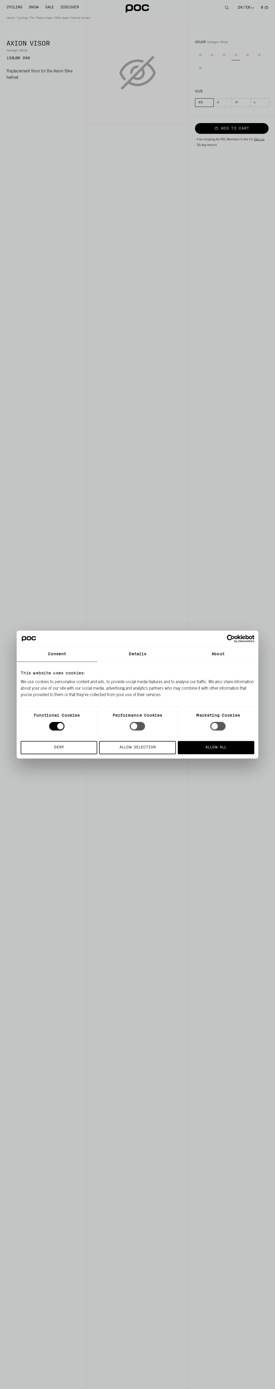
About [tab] (218, 654)
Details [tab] (138, 654)
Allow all (215, 747)
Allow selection (138, 747)
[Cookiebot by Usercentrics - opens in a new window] (230, 639)
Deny (59, 747)
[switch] (137, 726)
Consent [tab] (57, 654)
